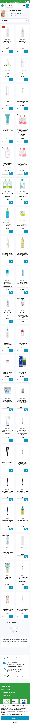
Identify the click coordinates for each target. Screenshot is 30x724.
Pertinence (14, 20)
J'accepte (15, 718)
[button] (21, 6)
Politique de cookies (6, 714)
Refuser (15, 722)
